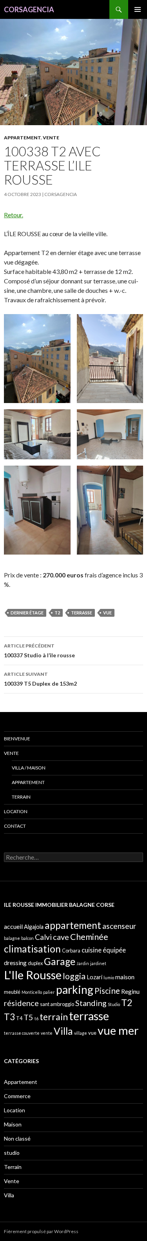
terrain (54, 1016)
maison (124, 976)
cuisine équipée (104, 950)
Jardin (82, 963)
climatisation (32, 948)
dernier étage (27, 612)
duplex (35, 963)
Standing (91, 1003)
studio (12, 1152)
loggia (74, 976)
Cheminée (89, 937)
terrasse (81, 612)
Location (15, 811)
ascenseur (119, 925)
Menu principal (137, 9)
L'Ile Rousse (33, 975)
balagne (12, 938)
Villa (63, 1031)
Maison (13, 1124)
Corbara (71, 950)
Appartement (22, 138)
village (80, 1033)
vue (107, 612)
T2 (57, 612)
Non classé (17, 1138)
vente (47, 1033)
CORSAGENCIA (29, 9)
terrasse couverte (22, 1033)
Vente (51, 138)
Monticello (32, 992)
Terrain (21, 797)
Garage (59, 961)
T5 (28, 1017)
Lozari (94, 977)
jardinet (98, 963)
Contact (15, 826)
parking (74, 989)
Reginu (130, 991)
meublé (12, 992)
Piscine (107, 990)
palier (49, 992)
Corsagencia (60, 194)
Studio (114, 1004)
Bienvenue (17, 739)
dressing (15, 962)
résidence (21, 1003)
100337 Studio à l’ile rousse (39, 650)
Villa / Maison (28, 768)
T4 (19, 1018)
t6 (36, 1018)
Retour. (13, 214)
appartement (73, 925)
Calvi (43, 936)
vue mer (118, 1030)
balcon (27, 938)
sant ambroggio (57, 1004)
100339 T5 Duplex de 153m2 (40, 679)
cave (61, 936)
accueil (13, 926)
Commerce (17, 1096)
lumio (108, 977)
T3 (9, 1017)
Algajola (34, 926)
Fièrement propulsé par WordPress (41, 1231)
